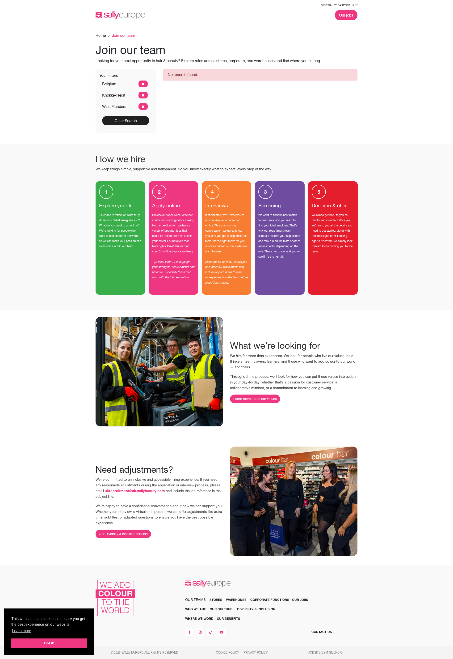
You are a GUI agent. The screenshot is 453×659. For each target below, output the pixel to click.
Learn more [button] (21, 631)
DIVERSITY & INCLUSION (256, 609)
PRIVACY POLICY (256, 652)
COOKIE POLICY (228, 652)
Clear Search (126, 120)
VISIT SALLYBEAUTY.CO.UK (338, 5)
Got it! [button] (49, 643)
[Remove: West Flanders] (143, 106)
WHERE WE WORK (199, 619)
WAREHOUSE (236, 600)
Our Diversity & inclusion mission (123, 534)
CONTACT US (321, 632)
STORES (216, 600)
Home (101, 35)
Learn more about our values (255, 399)
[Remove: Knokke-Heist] (143, 95)
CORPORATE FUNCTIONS (269, 600)
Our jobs (346, 15)
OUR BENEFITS (228, 619)
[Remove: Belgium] (143, 84)
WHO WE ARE (195, 609)
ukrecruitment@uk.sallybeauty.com (135, 491)
